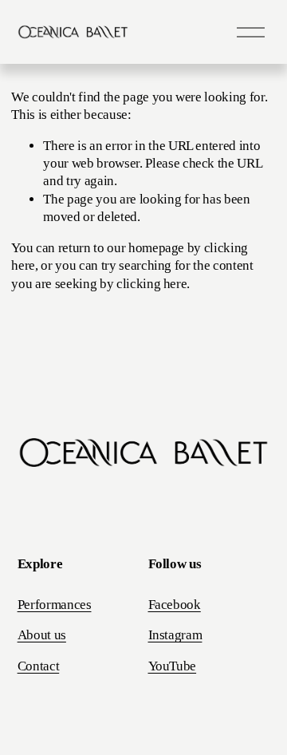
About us (42, 634)
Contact (39, 666)
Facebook (174, 604)
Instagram (175, 634)
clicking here (151, 283)
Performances (55, 604)
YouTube (172, 666)
